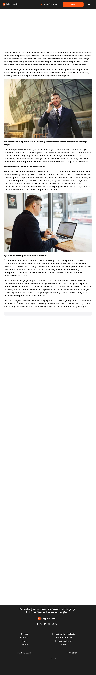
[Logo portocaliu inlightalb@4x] (11, 4)
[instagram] (41, 624)
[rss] (49, 624)
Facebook (70, 306)
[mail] (53, 624)
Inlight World (83, 69)
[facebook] (38, 624)
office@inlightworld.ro (24, 653)
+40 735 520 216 (71, 653)
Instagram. (82, 306)
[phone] (56, 624)
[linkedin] (45, 624)
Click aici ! (41, 295)
